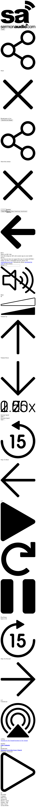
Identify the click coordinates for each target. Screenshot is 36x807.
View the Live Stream (6, 120)
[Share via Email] (4, 209)
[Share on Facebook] (1, 209)
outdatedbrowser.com (6, 262)
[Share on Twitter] (2, 209)
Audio (2, 29)
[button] (6, 211)
